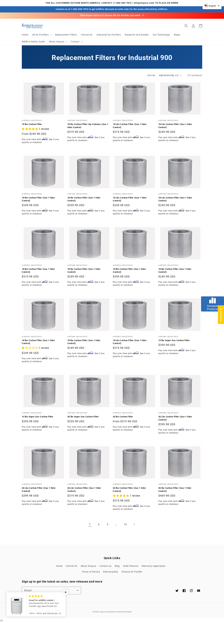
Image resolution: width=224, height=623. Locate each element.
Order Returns (131, 566)
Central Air (71, 566)
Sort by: (151, 75)
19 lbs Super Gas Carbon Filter (174, 340)
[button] (41, 34)
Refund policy (110, 571)
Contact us (105, 566)
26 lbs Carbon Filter (123, 416)
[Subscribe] (77, 590)
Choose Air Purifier (132, 571)
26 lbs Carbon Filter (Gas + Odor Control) (129, 489)
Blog (117, 566)
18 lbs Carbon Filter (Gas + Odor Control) (38, 199)
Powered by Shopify (123, 612)
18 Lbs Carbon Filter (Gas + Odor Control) (130, 125)
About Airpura (88, 566)
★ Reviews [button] (221, 314)
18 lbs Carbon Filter (32, 124)
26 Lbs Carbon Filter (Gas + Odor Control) (175, 418)
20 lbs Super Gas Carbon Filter (83, 416)
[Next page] (134, 524)
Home (59, 566)
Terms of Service (91, 571)
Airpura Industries (107, 612)
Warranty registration (154, 566)
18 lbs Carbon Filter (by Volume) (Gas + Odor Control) (87, 125)
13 (125, 524)
